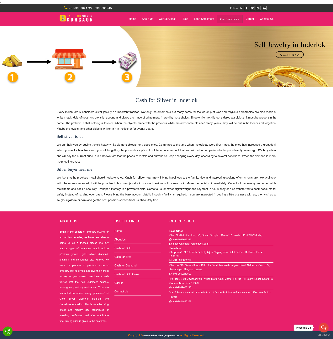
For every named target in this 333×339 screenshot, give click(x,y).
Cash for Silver (123, 257)
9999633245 (103, 8)
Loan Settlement (204, 19)
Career (250, 19)
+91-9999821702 (182, 260)
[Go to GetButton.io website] (324, 335)
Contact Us (266, 19)
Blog (185, 19)
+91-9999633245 (182, 239)
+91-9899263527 (182, 273)
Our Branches (228, 19)
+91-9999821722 (80, 8)
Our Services (167, 19)
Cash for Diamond (125, 265)
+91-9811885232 (182, 301)
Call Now (291, 54)
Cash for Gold (122, 248)
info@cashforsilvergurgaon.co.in (191, 243)
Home (132, 19)
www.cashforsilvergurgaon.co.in (161, 335)
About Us (147, 19)
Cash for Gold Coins (126, 274)
